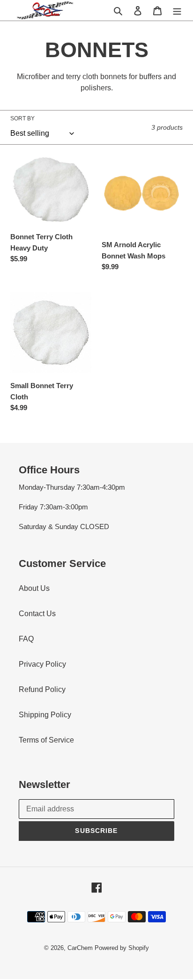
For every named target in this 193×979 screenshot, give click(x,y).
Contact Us (37, 614)
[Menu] (177, 10)
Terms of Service (46, 740)
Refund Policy (42, 689)
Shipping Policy (45, 715)
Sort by (22, 118)
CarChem (80, 947)
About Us (34, 588)
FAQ (26, 639)
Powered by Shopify (122, 947)
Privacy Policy (42, 664)
